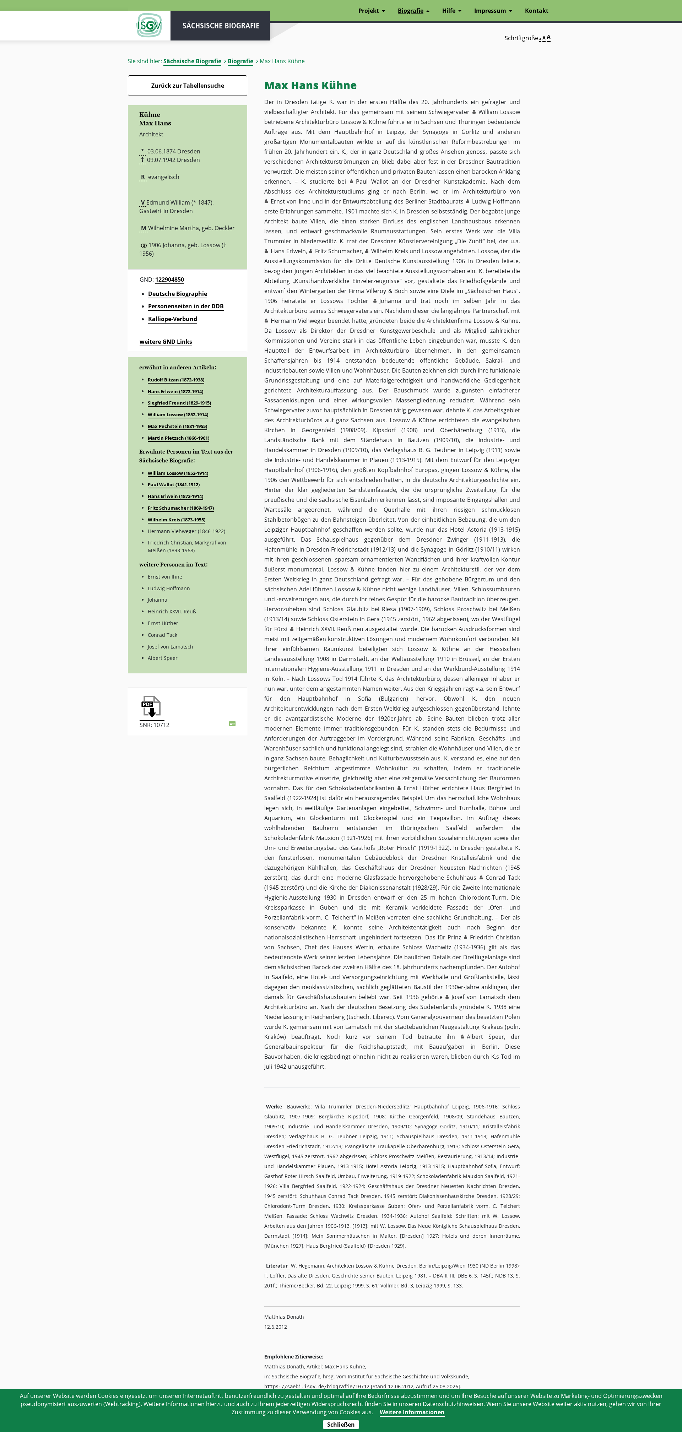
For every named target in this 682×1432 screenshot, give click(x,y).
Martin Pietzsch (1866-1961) (178, 438)
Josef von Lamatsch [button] (478, 997)
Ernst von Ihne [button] (290, 201)
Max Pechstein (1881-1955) (177, 426)
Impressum (490, 11)
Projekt (368, 11)
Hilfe (448, 11)
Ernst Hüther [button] (421, 788)
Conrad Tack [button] (503, 878)
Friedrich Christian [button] (495, 937)
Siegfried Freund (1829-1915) (179, 403)
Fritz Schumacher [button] (338, 251)
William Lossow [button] (499, 112)
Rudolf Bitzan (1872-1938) (176, 379)
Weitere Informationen (412, 1412)
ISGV (149, 25)
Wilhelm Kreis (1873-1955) (176, 519)
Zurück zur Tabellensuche (187, 86)
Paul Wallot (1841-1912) (174, 484)
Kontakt (536, 11)
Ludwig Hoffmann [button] (496, 201)
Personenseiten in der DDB (186, 306)
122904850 (169, 279)
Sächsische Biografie (192, 61)
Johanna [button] (390, 301)
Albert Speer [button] (485, 1037)
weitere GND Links (166, 342)
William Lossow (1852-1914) (178, 414)
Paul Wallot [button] (372, 181)
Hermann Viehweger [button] (298, 321)
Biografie (240, 61)
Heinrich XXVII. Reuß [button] (323, 629)
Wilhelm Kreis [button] (389, 251)
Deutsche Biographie (177, 294)
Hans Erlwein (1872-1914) (175, 391)
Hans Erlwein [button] (288, 251)
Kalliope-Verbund (172, 319)
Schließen (341, 1424)
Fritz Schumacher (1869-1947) (181, 508)
